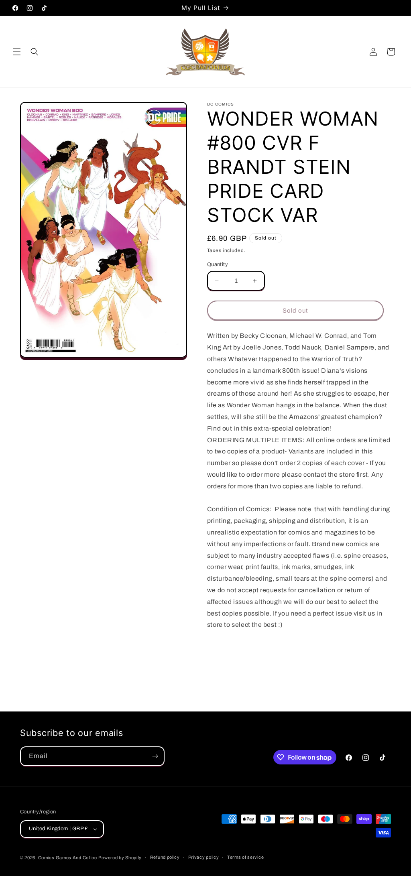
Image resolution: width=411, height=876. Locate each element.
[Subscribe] (155, 756)
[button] (17, 52)
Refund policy (165, 857)
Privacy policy (203, 857)
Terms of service (245, 857)
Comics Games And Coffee (67, 857)
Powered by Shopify (120, 857)
